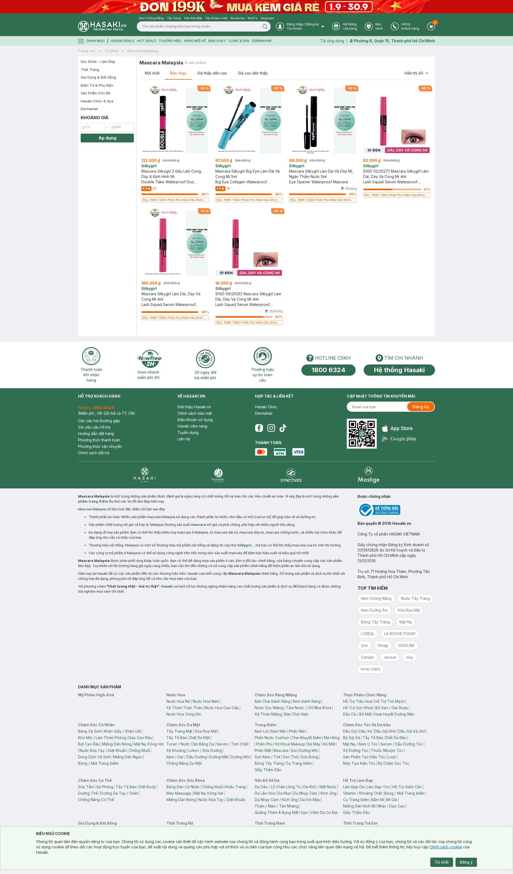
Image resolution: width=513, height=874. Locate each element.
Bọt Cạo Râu (89, 744)
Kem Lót (262, 731)
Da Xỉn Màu (310, 799)
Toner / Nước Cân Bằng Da (190, 744)
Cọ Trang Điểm (299, 763)
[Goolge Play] (399, 438)
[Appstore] (399, 428)
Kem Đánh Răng (307, 701)
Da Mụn (284, 793)
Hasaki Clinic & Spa (97, 101)
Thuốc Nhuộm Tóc (387, 750)
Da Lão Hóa (265, 793)
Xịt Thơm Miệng (268, 714)
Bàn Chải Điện (296, 714)
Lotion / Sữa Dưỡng (205, 750)
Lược (392, 757)
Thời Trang (90, 69)
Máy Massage (178, 793)
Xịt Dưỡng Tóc (355, 750)
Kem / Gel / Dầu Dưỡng (186, 757)
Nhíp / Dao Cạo (391, 806)
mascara (198, 525)
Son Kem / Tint (267, 757)
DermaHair (261, 41)
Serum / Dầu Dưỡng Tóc (401, 744)
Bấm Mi (377, 799)
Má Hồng (332, 737)
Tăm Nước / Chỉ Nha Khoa (308, 707)
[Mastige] (368, 475)
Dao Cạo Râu (140, 737)
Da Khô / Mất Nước (319, 786)
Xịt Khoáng (176, 750)
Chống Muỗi (139, 750)
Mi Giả (391, 799)
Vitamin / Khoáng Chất (362, 793)
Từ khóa (111, 51)
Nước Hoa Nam (206, 701)
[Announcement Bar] (256, 6)
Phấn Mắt (263, 750)
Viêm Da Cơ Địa (323, 812)
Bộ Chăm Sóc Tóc (393, 763)
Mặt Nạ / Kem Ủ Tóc (360, 744)
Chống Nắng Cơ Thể (96, 799)
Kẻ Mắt (329, 744)
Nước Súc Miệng (269, 707)
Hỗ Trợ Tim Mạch (390, 701)
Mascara (280, 750)
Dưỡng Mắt (218, 757)
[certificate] (396, 510)
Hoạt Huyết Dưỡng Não (394, 714)
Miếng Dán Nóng (116, 744)
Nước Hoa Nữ (178, 701)
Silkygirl (244, 545)
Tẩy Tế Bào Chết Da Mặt (188, 737)
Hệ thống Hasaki (399, 370)
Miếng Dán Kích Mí (359, 806)
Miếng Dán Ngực (127, 757)
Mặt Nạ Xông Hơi (149, 744)
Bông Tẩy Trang (269, 763)
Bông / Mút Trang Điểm (98, 763)
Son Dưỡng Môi (304, 750)
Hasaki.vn (169, 586)
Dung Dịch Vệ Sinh (94, 757)
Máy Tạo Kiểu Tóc (359, 763)
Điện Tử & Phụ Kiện (97, 85)
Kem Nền (278, 731)
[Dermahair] (218, 475)
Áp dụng (107, 138)
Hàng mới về (195, 41)
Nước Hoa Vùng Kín (183, 714)
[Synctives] (291, 475)
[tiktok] (282, 428)
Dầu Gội (350, 731)
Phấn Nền (297, 731)
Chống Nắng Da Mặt (184, 763)
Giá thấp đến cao (212, 73)
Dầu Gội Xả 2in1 (411, 731)
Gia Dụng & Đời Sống (98, 77)
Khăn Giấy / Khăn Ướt (122, 731)
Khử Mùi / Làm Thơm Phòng (102, 737)
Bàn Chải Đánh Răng (272, 701)
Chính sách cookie (445, 847)
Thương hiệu (170, 41)
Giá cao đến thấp (253, 73)
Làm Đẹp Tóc (378, 786)
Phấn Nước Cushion (272, 737)
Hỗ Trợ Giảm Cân (407, 786)
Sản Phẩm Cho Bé (95, 93)
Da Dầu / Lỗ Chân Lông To (278, 786)
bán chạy (217, 41)
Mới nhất (152, 73)
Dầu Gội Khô (385, 731)
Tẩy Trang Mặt (179, 731)
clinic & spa (238, 41)
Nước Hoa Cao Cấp (222, 707)
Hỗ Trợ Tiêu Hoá (357, 701)
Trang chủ (86, 51)
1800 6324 (328, 370)
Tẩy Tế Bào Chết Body (136, 786)
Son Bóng (309, 757)
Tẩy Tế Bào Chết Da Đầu (384, 737)
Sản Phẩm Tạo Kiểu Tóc (364, 757)
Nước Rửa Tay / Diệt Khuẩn (103, 750)
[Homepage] (102, 26)
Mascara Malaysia (142, 51)
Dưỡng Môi (240, 757)
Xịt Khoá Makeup (290, 744)
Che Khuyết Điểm (306, 737)
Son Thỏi (290, 757)
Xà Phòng (104, 786)
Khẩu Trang (235, 786)
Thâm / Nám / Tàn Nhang (276, 806)
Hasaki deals (122, 41)
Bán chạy (178, 73)
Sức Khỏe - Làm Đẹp (98, 61)
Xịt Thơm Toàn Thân (184, 707)
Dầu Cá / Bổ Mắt (357, 714)
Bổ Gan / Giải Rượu (391, 707)
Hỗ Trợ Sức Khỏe (358, 707)
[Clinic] (145, 475)
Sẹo (304, 812)
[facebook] (259, 428)
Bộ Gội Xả (351, 737)
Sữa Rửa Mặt (206, 731)
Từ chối (442, 862)
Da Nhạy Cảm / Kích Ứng (314, 793)
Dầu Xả (365, 731)
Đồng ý (466, 862)
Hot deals (146, 41)
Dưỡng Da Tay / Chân (119, 793)
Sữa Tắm (86, 786)
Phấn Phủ (264, 744)
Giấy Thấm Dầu (268, 769)
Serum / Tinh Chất (232, 744)
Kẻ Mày (314, 744)
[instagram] (271, 428)
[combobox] (416, 73)
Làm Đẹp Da (353, 786)
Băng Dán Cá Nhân (183, 786)
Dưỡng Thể (88, 793)
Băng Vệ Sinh (90, 731)
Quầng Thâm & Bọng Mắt (276, 812)
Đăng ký (421, 406)
